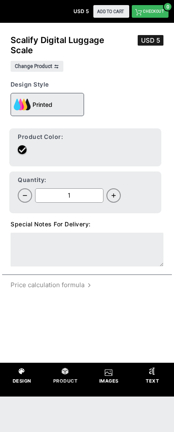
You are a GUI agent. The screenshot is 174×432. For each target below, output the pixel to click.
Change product (34, 66)
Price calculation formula (48, 285)
